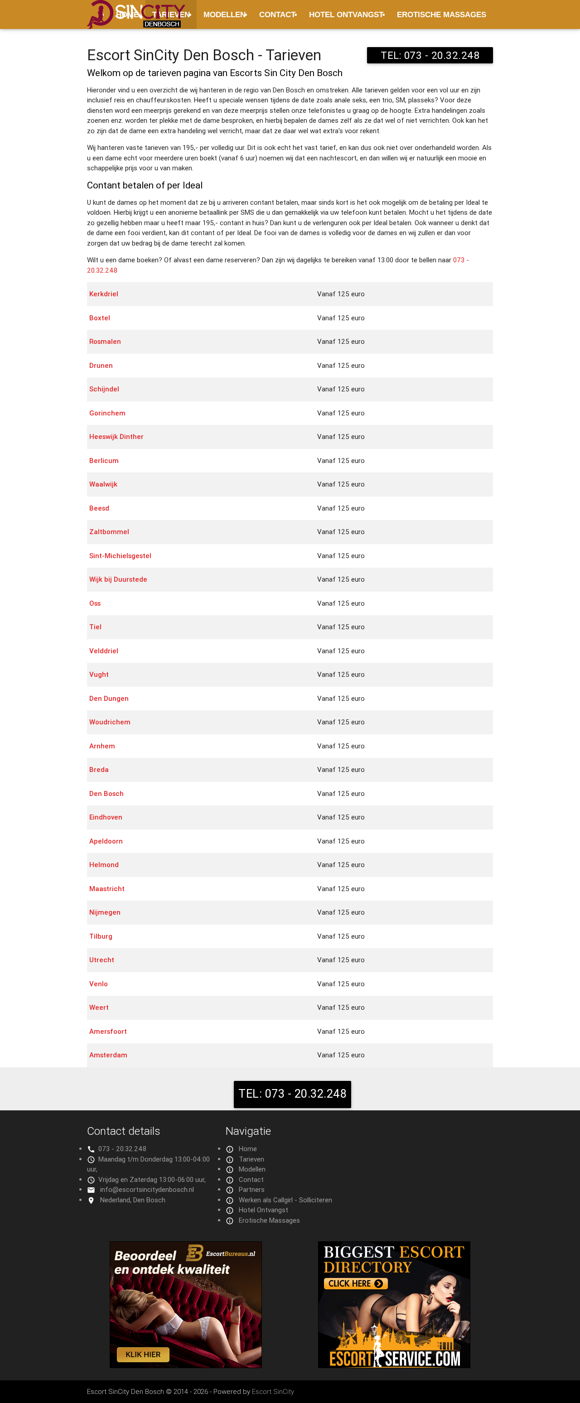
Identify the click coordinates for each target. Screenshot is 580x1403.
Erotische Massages (441, 14)
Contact (277, 14)
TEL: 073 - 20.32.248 (430, 55)
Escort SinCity (273, 1391)
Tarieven (251, 1159)
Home (248, 1148)
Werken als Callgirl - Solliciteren (285, 1200)
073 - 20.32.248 (122, 1148)
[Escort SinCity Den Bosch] (136, 19)
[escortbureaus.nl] (186, 1365)
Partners (252, 1189)
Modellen (224, 14)
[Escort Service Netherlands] (394, 1365)
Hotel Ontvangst (346, 14)
